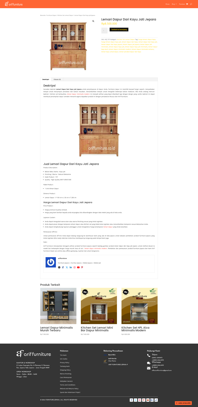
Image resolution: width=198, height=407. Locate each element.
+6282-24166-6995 (184, 403)
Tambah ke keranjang (119, 29)
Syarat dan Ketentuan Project (70, 392)
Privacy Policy (64, 363)
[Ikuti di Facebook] (131, 400)
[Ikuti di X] (135, 400)
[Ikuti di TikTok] (156, 400)
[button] (93, 21)
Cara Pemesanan (66, 377)
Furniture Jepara (52, 400)
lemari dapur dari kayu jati (148, 42)
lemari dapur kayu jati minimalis (136, 47)
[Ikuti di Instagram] (139, 400)
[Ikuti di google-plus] (152, 400)
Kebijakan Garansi (66, 381)
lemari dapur (108, 227)
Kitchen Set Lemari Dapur (65, 15)
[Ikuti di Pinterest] (143, 400)
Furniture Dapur (51, 15)
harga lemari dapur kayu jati (111, 42)
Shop (173, 4)
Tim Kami (63, 355)
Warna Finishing (65, 374)
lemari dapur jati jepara (131, 44)
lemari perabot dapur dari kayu (130, 52)
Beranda (42, 15)
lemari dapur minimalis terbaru (143, 49)
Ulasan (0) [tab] (57, 79)
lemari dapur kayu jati (116, 47)
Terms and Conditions (67, 385)
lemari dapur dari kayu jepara (111, 44)
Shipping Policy (65, 370)
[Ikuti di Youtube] (148, 400)
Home (168, 4)
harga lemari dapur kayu (147, 39)
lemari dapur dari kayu (130, 42)
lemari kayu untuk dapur (109, 52)
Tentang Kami (65, 366)
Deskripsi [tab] (45, 79)
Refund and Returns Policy (69, 389)
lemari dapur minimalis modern (120, 49)
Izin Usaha (63, 359)
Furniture (182, 4)
